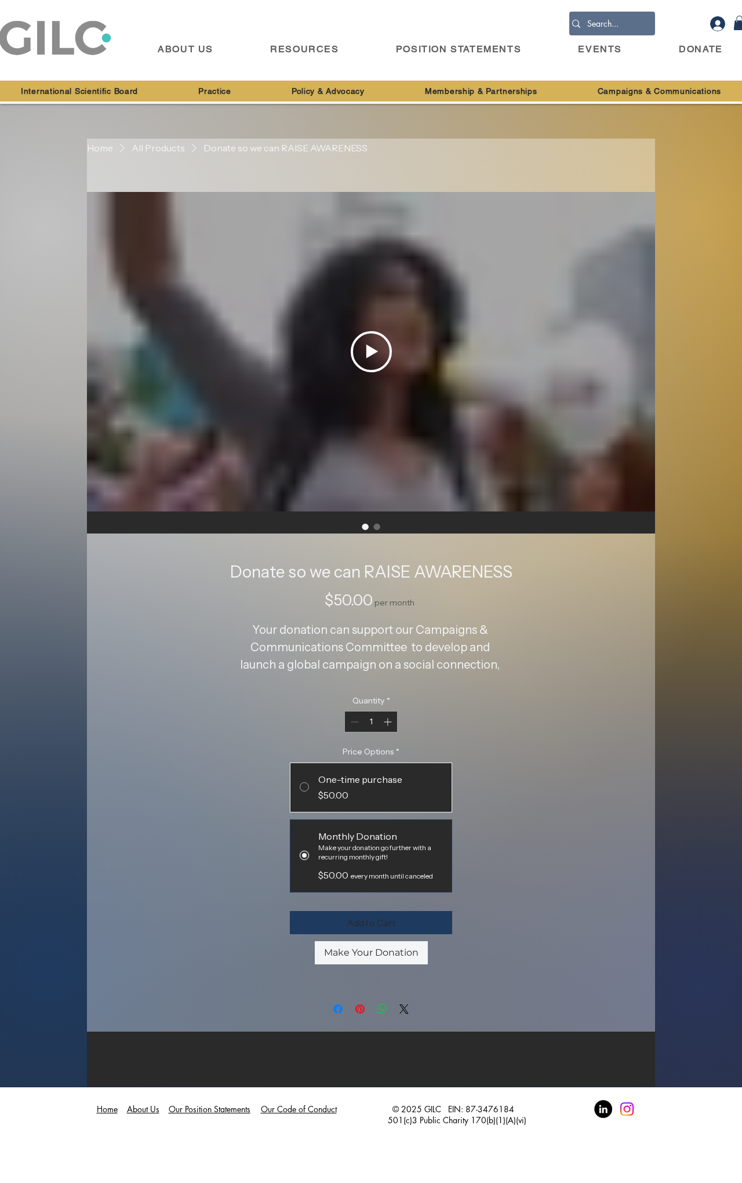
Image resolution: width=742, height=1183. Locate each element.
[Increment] (388, 722)
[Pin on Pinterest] (360, 1009)
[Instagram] (627, 1109)
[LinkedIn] (603, 1109)
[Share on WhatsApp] (382, 1009)
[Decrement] (353, 722)
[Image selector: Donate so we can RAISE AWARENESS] (365, 526)
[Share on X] (404, 1009)
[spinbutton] (371, 722)
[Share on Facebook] (338, 1009)
